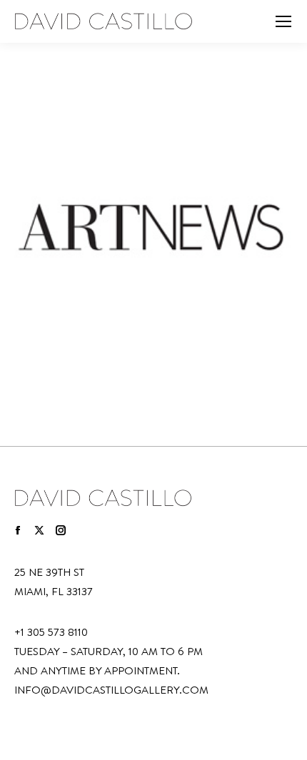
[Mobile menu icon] (283, 21)
